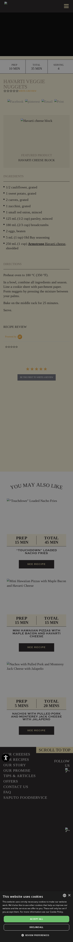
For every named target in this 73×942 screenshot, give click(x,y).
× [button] (69, 895)
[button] (36, 935)
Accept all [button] (36, 919)
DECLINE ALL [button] (36, 927)
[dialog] (36, 916)
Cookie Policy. (56, 911)
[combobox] (64, 895)
